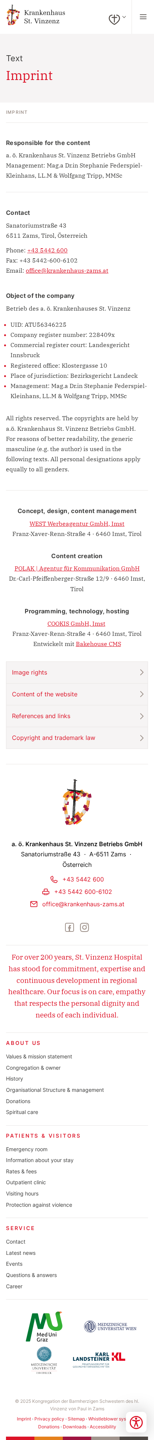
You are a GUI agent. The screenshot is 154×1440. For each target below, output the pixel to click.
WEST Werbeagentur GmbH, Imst (77, 523)
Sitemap (76, 1419)
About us (23, 1043)
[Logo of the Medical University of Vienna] (110, 1327)
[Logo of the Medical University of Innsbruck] (44, 1360)
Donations (18, 1101)
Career (14, 1286)
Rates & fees (21, 1171)
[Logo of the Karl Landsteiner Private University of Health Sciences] (99, 1360)
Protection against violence (39, 1205)
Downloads (74, 1426)
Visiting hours (22, 1194)
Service (20, 1228)
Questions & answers (31, 1275)
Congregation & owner (33, 1068)
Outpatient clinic (26, 1182)
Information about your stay (40, 1160)
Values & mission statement (39, 1057)
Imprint (24, 1419)
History (14, 1079)
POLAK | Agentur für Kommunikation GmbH (77, 568)
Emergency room (26, 1149)
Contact (15, 1242)
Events (14, 1264)
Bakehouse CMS (98, 644)
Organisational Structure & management (55, 1090)
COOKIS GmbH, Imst (76, 623)
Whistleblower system (111, 1419)
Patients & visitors (43, 1136)
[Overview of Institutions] (118, 17)
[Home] (42, 17)
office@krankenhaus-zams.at (67, 270)
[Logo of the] (44, 1327)
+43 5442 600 (47, 250)
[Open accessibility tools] (136, 1422)
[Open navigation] (143, 17)
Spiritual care (22, 1112)
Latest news (21, 1253)
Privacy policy (49, 1419)
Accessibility (103, 1426)
